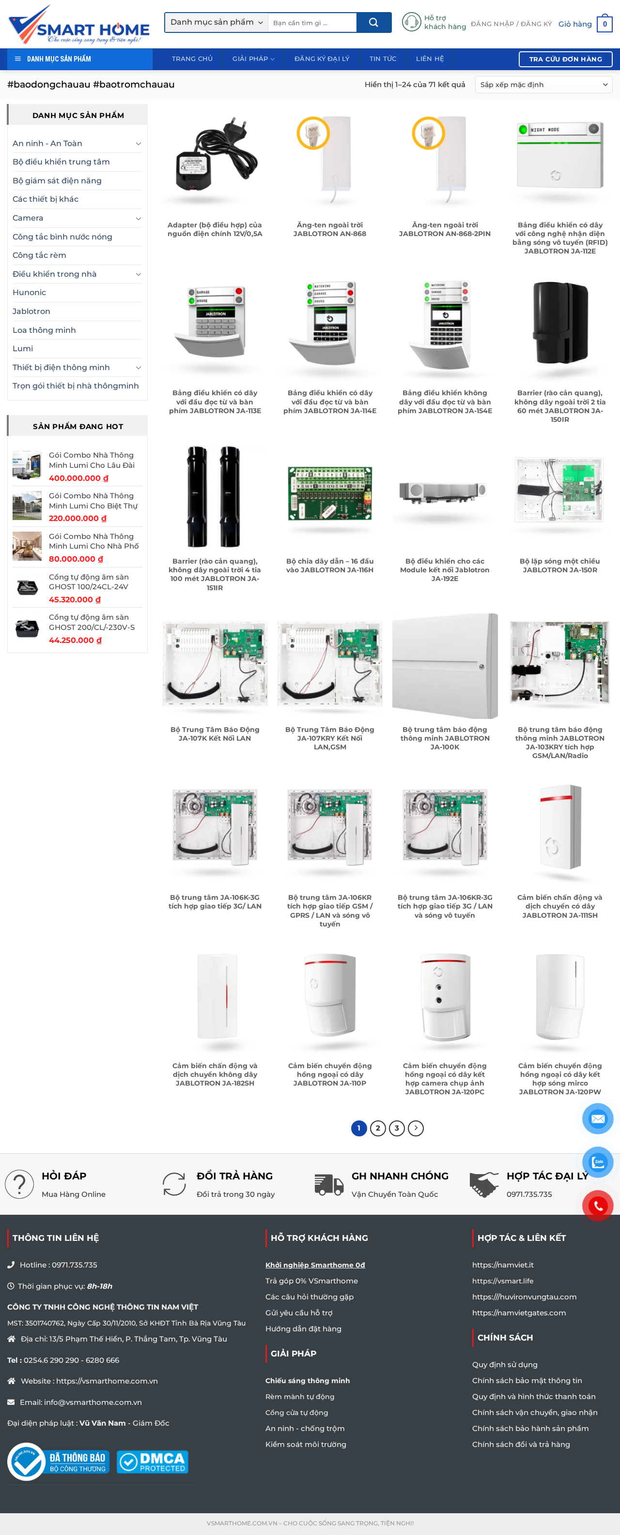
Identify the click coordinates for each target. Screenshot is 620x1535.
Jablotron (31, 311)
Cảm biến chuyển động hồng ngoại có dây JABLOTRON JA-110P (330, 1074)
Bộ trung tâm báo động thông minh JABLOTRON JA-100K (445, 738)
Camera (28, 218)
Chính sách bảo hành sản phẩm (530, 1428)
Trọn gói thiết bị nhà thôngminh (76, 386)
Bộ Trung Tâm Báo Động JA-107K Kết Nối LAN (215, 734)
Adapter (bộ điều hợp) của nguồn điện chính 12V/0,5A (215, 229)
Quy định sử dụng (505, 1364)
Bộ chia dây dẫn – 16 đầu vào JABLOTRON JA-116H (330, 565)
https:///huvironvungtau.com (524, 1296)
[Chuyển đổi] (138, 143)
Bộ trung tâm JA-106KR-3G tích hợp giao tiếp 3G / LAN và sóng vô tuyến (445, 906)
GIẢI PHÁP (250, 58)
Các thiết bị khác (45, 199)
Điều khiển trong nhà (55, 274)
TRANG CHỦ (192, 58)
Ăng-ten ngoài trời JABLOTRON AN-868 (330, 229)
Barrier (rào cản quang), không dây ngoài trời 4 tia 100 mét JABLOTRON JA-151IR (215, 574)
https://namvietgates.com (519, 1312)
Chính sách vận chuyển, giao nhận (535, 1412)
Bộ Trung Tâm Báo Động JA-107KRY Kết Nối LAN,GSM (329, 738)
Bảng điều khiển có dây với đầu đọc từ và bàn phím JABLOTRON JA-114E (329, 401)
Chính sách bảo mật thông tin (527, 1380)
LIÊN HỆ (430, 58)
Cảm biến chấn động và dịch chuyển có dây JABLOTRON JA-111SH (560, 906)
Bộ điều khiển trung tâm (61, 162)
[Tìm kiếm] (373, 22)
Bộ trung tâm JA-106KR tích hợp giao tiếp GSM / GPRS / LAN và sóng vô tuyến (329, 910)
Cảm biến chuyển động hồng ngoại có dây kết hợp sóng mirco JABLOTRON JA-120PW (560, 1079)
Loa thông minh (44, 330)
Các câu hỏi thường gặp (309, 1296)
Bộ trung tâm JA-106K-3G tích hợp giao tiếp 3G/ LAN (215, 901)
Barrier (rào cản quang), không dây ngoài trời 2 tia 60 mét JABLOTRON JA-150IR (560, 406)
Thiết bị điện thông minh (61, 367)
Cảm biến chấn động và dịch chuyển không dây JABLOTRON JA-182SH (215, 1074)
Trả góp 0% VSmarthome (311, 1280)
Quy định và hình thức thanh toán (534, 1396)
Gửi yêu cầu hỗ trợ (299, 1312)
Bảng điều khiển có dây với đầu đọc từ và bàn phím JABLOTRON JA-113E (215, 401)
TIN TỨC (383, 58)
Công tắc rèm (39, 255)
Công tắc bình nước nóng (62, 236)
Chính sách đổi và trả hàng (521, 1444)
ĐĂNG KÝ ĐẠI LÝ (322, 58)
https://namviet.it (503, 1264)
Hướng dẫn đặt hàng (303, 1328)
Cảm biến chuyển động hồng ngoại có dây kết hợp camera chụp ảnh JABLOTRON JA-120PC (445, 1079)
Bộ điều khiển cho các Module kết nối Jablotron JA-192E (445, 570)
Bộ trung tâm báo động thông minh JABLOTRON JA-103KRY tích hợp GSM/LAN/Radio (559, 742)
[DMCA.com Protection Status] (152, 1461)
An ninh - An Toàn (47, 143)
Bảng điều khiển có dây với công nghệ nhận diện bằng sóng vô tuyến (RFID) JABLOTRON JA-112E (560, 238)
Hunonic (29, 293)
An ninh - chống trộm (305, 1428)
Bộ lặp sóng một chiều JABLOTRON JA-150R (560, 565)
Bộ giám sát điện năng (57, 180)
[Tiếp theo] (416, 1128)
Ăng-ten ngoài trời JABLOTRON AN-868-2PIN (445, 229)
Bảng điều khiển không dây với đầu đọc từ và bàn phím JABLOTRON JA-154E (445, 401)
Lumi (23, 349)
